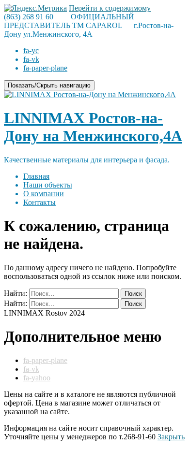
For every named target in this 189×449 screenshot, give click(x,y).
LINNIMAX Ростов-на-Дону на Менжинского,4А (93, 127)
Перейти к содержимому (110, 8)
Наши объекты (47, 185)
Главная (36, 176)
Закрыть (171, 437)
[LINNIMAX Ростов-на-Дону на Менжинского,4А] (90, 94)
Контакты (39, 202)
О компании (43, 193)
